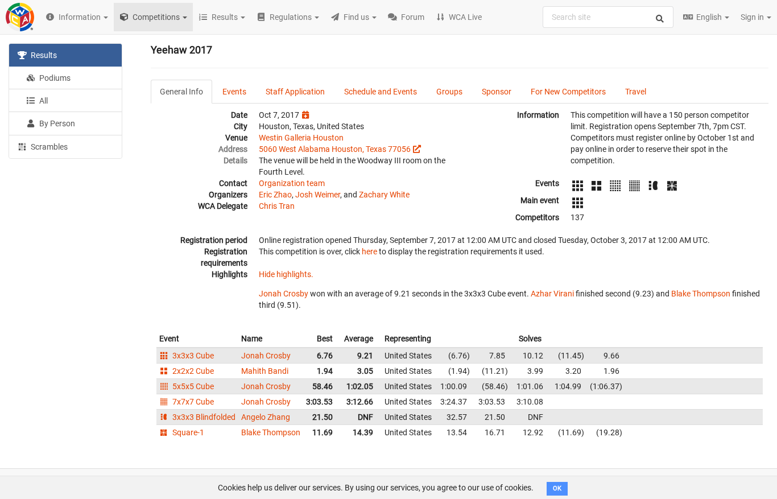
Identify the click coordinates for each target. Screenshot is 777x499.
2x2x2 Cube (192, 371)
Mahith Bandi (264, 371)
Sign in (753, 17)
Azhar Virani (552, 293)
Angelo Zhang (265, 417)
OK (557, 488)
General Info (181, 91)
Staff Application (295, 91)
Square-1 (187, 432)
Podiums (54, 78)
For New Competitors (568, 91)
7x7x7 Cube (192, 401)
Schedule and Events (380, 91)
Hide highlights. (286, 274)
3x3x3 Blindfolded (203, 417)
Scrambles (48, 146)
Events (234, 91)
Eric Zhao (275, 194)
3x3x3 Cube (192, 355)
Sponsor (496, 91)
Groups (449, 91)
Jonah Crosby (283, 293)
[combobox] (608, 17)
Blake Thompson (700, 293)
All (43, 100)
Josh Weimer (317, 194)
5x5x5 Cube (192, 386)
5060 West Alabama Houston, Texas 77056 (335, 149)
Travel (635, 91)
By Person (56, 123)
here (369, 251)
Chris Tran (277, 206)
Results (43, 55)
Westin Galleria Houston (301, 137)
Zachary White (384, 194)
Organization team (292, 183)
